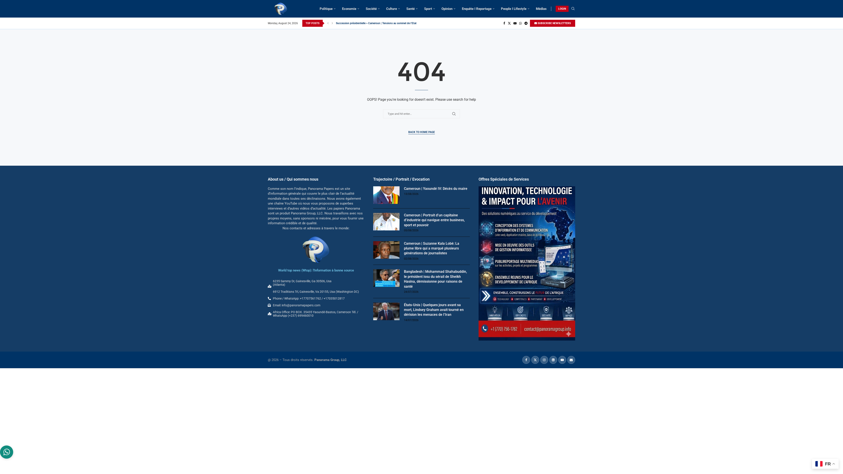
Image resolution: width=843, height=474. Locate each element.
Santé (410, 9)
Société (371, 9)
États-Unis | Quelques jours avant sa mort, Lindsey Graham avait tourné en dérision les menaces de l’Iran (434, 310)
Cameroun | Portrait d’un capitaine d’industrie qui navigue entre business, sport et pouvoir (434, 220)
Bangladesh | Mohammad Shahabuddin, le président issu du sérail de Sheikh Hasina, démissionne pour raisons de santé (435, 278)
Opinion (446, 9)
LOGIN (562, 8)
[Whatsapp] (520, 23)
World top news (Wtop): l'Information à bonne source (316, 270)
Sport (428, 9)
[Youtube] (515, 23)
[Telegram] (526, 23)
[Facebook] (504, 23)
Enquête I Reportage (477, 9)
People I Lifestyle (513, 9)
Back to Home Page (421, 132)
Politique (326, 9)
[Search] (573, 9)
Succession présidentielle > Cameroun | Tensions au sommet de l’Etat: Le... (379, 23)
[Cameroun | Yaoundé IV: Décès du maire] (386, 195)
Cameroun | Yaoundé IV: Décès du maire (435, 189)
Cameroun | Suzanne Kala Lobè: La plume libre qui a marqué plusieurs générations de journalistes (431, 248)
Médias (541, 9)
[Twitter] (509, 23)
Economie (349, 9)
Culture (391, 9)
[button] (328, 23)
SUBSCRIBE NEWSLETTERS (554, 23)
